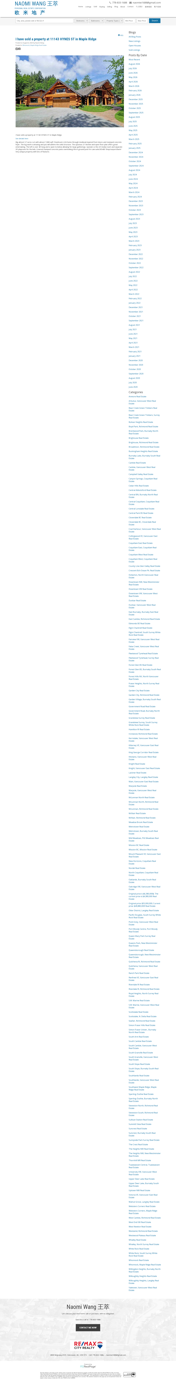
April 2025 (133, 134)
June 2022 (133, 280)
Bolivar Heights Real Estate (141, 422)
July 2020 (133, 382)
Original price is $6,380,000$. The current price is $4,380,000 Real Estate (143, 896)
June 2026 (133, 73)
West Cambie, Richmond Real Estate (145, 1217)
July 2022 (133, 276)
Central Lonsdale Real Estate (141, 508)
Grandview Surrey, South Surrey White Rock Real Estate (143, 723)
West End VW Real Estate (140, 1222)
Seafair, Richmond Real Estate (142, 1021)
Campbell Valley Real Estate (141, 474)
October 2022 (135, 263)
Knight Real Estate (137, 764)
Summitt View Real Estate (140, 1124)
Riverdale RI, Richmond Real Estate (144, 989)
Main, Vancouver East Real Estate (144, 781)
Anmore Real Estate (137, 396)
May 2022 (133, 285)
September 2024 (136, 165)
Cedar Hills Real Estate (139, 485)
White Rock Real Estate (139, 1248)
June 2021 (133, 334)
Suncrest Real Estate (138, 1128)
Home (80, 6)
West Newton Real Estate (140, 1226)
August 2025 (134, 117)
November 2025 (136, 103)
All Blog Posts (135, 36)
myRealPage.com (88, 1366)
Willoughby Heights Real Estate (143, 1276)
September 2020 (136, 373)
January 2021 (134, 356)
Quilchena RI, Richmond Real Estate (144, 961)
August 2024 (134, 170)
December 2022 (136, 254)
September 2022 (136, 267)
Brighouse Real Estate (139, 438)
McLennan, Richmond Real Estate (143, 809)
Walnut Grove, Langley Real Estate (144, 1202)
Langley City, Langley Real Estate (143, 777)
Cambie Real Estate (137, 462)
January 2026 (134, 95)
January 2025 (134, 148)
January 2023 (134, 249)
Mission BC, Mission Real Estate (143, 849)
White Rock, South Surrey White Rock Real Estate (143, 1254)
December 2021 (136, 307)
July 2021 (133, 329)
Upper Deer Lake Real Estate (142, 1179)
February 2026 (135, 90)
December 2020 (136, 360)
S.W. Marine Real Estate (139, 1000)
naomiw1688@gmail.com (116, 1355)
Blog (116, 6)
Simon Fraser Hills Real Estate (142, 1025)
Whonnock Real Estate (139, 1260)
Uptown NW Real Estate (139, 1190)
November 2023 (136, 205)
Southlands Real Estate (139, 1075)
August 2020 (134, 378)
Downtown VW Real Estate (140, 589)
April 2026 (133, 81)
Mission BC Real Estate (139, 845)
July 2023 (133, 223)
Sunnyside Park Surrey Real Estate (144, 1140)
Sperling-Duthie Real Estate (141, 1094)
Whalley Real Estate (137, 1240)
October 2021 (135, 316)
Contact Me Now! (88, 1327)
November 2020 (136, 365)
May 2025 (133, 130)
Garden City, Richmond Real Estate (144, 695)
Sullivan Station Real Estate (141, 1119)
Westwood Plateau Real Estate (142, 1235)
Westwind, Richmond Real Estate (143, 1231)
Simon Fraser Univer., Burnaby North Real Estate (142, 1031)
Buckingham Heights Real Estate (143, 451)
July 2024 (133, 174)
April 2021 (133, 342)
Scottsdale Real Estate (138, 1012)
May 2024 (133, 183)
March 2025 (134, 139)
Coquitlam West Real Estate (141, 554)
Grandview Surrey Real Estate (142, 718)
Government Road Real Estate (142, 706)
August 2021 (134, 325)
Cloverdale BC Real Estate (140, 517)
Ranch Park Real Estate (139, 973)
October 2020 (135, 369)
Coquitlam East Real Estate (141, 543)
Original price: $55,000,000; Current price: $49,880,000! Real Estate (144, 904)
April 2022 (133, 289)
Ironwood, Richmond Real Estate (143, 734)
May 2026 (133, 77)
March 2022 (134, 294)
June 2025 (133, 126)
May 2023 (133, 232)
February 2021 (135, 351)
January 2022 (134, 303)
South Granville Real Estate (141, 1052)
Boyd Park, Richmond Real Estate (143, 426)
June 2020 (133, 387)
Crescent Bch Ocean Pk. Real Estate (144, 570)
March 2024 (134, 192)
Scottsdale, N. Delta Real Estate (142, 1016)
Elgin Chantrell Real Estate (140, 628)
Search (155, 21)
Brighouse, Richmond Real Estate (143, 442)
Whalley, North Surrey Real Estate (144, 1244)
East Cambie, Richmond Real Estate (144, 619)
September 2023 (136, 214)
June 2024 (133, 179)
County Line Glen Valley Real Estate (144, 566)
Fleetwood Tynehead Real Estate (143, 653)
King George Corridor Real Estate (144, 752)
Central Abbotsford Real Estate (142, 490)
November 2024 (136, 157)
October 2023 (135, 210)
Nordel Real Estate (137, 868)
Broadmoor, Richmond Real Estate (144, 447)
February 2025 (135, 143)
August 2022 (134, 272)
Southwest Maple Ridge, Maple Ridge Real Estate (142, 1088)
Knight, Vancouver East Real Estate (144, 768)
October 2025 (135, 108)
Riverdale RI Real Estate (139, 984)
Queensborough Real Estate (141, 950)
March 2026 (134, 86)
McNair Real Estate (137, 813)
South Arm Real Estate (139, 1036)
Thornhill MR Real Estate (140, 1160)
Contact (130, 6)
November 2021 (136, 311)
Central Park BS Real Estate (141, 513)
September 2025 (136, 112)
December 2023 (136, 201)
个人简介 (139, 6)
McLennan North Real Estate (142, 797)
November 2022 (136, 258)
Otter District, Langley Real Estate (144, 910)
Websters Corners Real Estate (142, 1206)
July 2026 (133, 68)
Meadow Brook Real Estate (141, 822)
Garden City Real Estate (139, 690)
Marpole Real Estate (138, 786)
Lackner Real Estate (137, 772)
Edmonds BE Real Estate (139, 623)
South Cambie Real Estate (140, 1041)
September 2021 (136, 320)
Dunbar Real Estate (137, 600)
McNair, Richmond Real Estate (142, 817)
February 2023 (135, 245)
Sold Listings (134, 50)
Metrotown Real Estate (139, 826)
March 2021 (134, 347)
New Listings (134, 41)
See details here (22, 138)
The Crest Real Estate (138, 1144)
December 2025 (136, 99)
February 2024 (135, 196)
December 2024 (136, 152)
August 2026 (134, 64)
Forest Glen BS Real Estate (140, 665)
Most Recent (134, 59)
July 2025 (133, 121)
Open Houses (135, 45)
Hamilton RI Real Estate (139, 729)
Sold (95, 6)
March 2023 (134, 241)
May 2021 (133, 338)
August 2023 (134, 219)
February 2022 (135, 298)
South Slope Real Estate (139, 1064)
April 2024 (133, 188)
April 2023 (133, 236)
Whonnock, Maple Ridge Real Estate (34, 45)
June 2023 (133, 227)
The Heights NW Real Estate (141, 1149)
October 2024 (135, 161)
